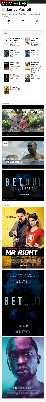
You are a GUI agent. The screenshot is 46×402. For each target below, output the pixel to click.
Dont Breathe (15, 75)
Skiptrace (35, 75)
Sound (6, 33)
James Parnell (18, 9)
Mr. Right (13, 87)
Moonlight (35, 50)
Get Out (13, 50)
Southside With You (35, 64)
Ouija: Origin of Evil (15, 64)
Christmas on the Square (15, 39)
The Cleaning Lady (36, 39)
